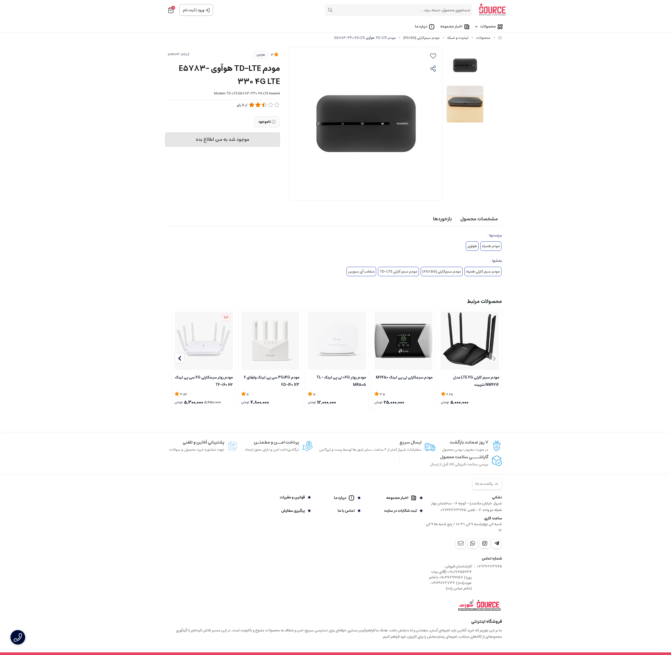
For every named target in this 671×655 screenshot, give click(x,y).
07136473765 (489, 566)
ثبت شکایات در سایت (400, 510)
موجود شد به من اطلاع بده (222, 139)
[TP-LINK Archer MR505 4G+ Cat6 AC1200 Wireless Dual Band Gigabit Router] (337, 341)
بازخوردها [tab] (442, 219)
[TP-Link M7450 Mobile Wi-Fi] (403, 341)
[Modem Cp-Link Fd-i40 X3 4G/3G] (270, 341)
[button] (179, 358)
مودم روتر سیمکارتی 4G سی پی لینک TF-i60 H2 (204, 380)
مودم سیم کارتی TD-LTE (398, 271)
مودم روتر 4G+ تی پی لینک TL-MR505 (341, 380)
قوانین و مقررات (292, 497)
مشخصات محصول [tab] (479, 219)
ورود (200, 10)
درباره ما (421, 27)
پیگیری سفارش (293, 510)
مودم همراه (491, 246)
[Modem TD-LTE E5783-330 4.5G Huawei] (479, 605)
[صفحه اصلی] (500, 38)
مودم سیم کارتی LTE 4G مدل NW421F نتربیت (476, 380)
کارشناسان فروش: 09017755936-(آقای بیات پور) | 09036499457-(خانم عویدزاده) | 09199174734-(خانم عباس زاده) (450, 577)
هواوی (260, 54)
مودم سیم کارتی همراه (483, 271)
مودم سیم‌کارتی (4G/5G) (421, 38)
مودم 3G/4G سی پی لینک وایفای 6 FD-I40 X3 (271, 380)
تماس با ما (346, 510)
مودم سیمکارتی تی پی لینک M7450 (404, 377)
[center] (330, 10)
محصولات (488, 27)
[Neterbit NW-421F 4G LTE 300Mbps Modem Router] (470, 341)
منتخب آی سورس (361, 271)
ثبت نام (189, 10)
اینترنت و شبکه (457, 38)
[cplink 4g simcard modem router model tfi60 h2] (204, 341)
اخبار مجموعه (451, 27)
